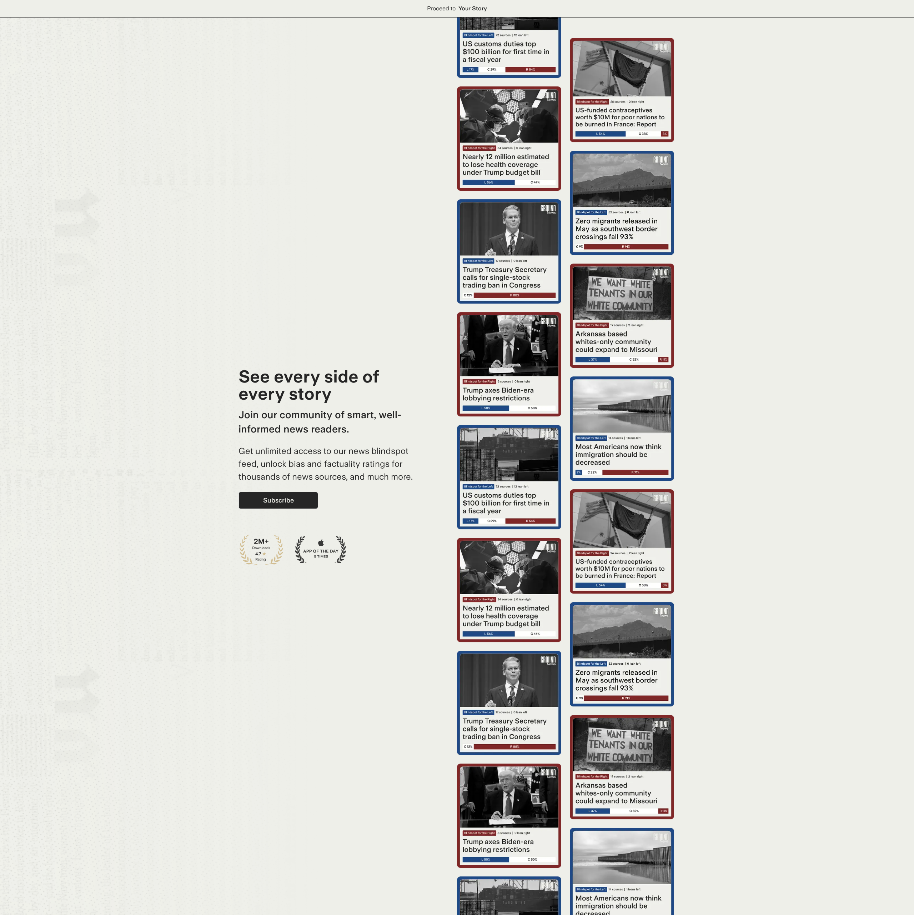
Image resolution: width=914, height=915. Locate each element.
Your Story (472, 8)
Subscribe (278, 500)
